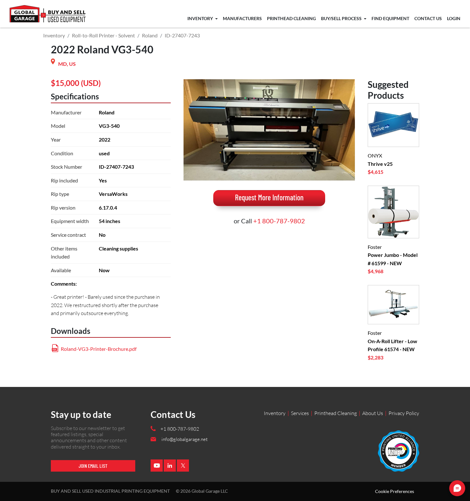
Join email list (93, 466)
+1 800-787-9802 (279, 221)
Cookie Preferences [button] (394, 491)
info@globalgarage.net (184, 439)
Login (453, 18)
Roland (150, 35)
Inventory (200, 18)
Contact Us (428, 18)
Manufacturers (242, 18)
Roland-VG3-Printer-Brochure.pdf (99, 349)
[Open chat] (457, 488)
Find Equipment (390, 18)
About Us (372, 413)
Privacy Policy (403, 413)
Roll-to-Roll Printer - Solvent (103, 35)
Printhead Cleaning (291, 18)
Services (300, 413)
